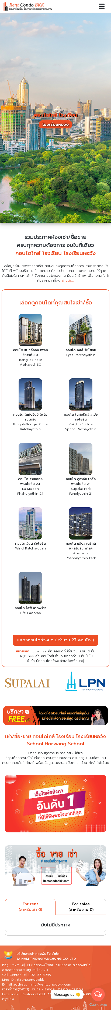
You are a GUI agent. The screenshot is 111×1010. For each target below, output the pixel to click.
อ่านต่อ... (68, 280)
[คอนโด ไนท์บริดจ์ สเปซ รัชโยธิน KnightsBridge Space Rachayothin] (81, 395)
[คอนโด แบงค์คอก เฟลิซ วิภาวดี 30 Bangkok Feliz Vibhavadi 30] (30, 331)
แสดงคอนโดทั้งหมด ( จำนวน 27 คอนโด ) (55, 640)
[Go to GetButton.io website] (98, 1004)
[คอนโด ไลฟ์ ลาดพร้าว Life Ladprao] (30, 589)
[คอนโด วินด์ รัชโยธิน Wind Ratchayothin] (30, 524)
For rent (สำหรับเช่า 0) (30, 906)
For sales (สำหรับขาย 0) (80, 906)
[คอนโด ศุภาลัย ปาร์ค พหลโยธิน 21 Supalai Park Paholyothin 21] (81, 460)
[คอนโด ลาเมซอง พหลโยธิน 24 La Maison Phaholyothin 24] (30, 460)
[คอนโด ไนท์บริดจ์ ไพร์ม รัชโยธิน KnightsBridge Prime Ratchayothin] (30, 395)
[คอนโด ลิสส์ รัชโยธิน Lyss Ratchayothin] (81, 331)
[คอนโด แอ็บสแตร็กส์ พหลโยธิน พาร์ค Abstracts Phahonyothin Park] (81, 524)
